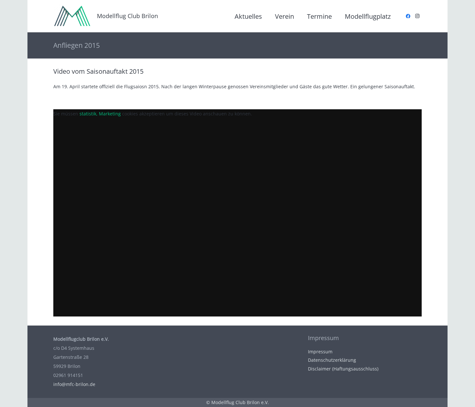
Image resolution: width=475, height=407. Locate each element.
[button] (299, 16)
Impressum (320, 351)
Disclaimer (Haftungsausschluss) (343, 369)
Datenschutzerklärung (332, 360)
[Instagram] (417, 16)
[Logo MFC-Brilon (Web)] (72, 16)
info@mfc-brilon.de (74, 384)
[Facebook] (408, 16)
